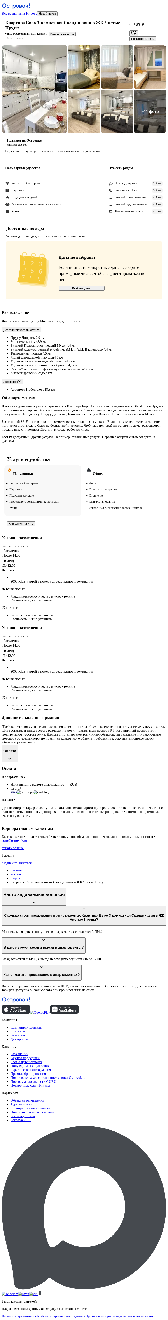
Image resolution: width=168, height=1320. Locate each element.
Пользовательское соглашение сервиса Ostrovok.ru (48, 1077)
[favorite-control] (134, 33)
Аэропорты (11, 381)
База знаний (19, 1054)
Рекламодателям (22, 1116)
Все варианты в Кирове (19, 13)
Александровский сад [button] (26, 373)
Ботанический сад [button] (23, 341)
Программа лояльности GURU (33, 1081)
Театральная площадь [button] (26, 353)
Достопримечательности (20, 330)
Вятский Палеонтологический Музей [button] (38, 345)
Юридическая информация (30, 1070)
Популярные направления (29, 1066)
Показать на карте (62, 34)
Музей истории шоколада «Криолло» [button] (38, 361)
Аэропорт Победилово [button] (27, 389)
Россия (15, 874)
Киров (15, 878)
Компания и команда (26, 1027)
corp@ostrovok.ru (14, 840)
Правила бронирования (28, 1074)
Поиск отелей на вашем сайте (32, 1112)
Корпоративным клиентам (30, 1108)
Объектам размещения (27, 1100)
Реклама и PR (20, 1120)
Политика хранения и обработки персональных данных (43, 1316)
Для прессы (19, 1039)
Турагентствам (21, 1104)
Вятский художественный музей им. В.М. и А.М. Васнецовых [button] (56, 349)
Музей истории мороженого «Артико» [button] (39, 365)
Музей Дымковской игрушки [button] (32, 357)
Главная (16, 870)
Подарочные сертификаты (30, 1085)
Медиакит (9, 863)
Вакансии (17, 1035)
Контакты (17, 1031)
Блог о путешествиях (26, 1062)
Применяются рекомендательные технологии (119, 1316)
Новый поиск (47, 13)
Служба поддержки (25, 1058)
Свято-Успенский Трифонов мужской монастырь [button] (47, 369)
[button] (34, 89)
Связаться (24, 863)
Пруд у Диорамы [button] (23, 338)
